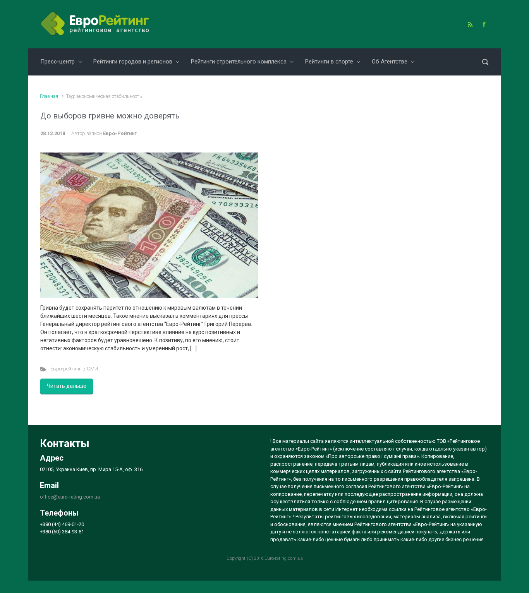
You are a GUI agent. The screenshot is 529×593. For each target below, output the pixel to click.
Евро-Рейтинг (120, 133)
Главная (49, 96)
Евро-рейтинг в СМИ (74, 369)
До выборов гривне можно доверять (110, 115)
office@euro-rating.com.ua (70, 497)
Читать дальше (66, 386)
